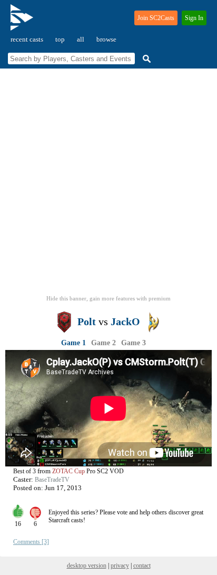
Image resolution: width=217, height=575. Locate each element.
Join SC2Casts (155, 18)
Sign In (194, 18)
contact (142, 565)
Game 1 (73, 343)
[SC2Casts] (23, 22)
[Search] (145, 59)
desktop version (86, 565)
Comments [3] (31, 541)
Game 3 (133, 343)
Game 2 (103, 343)
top (60, 39)
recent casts (27, 39)
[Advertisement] (108, 185)
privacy (120, 565)
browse (106, 39)
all (80, 39)
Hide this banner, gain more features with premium (108, 298)
